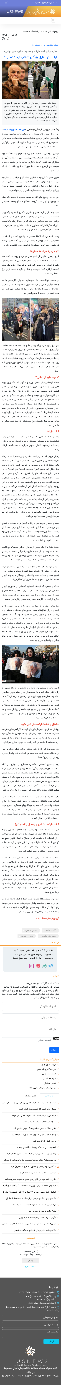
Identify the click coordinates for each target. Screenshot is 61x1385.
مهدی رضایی (27, 936)
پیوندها (24, 1375)
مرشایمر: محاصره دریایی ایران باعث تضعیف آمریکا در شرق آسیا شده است (29, 1185)
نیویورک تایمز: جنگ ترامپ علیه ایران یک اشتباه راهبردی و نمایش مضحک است (29, 1224)
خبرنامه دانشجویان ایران (50, 45)
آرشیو (4, 1375)
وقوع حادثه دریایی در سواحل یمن (42, 1211)
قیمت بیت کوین (49, 1074)
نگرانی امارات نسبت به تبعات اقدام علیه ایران (37, 1217)
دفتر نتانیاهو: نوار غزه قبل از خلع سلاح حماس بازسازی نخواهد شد (29, 1179)
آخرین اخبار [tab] (49, 1096)
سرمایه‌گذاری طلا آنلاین (46, 1069)
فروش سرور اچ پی (48, 1064)
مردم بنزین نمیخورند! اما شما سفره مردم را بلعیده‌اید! (34, 1115)
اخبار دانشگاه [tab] (30, 1096)
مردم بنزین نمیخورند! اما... (44, 3)
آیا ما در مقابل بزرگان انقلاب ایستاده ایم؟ (30, 57)
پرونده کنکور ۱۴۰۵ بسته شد (44, 1141)
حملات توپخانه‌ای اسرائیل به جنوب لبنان (39, 1122)
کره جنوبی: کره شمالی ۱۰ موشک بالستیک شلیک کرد (34, 1205)
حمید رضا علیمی (48, 936)
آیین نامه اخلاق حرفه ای (49, 1375)
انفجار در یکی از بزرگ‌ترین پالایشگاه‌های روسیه (36, 1147)
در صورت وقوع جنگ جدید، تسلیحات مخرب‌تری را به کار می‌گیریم (29, 1160)
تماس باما (33, 1375)
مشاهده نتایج (30, 1267)
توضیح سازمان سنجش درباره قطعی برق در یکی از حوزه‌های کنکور (29, 1103)
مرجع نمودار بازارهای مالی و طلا (42, 1088)
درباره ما (11, 1375)
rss (18, 1375)
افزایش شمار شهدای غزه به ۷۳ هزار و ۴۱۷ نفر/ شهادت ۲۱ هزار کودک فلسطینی (29, 1192)
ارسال (54, 1050)
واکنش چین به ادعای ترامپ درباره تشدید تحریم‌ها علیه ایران (31, 1154)
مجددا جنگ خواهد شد (29, 1254)
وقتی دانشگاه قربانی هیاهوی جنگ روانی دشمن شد (34, 1128)
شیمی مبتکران (50, 1083)
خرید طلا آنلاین (49, 1078)
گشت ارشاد (51, 930)
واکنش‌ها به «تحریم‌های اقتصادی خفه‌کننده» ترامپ (35, 1230)
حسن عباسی (31, 930)
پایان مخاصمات (29, 1251)
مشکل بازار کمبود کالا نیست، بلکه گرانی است (37, 1109)
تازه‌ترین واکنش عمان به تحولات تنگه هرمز (38, 1173)
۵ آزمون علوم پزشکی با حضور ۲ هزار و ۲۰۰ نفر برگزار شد (32, 1166)
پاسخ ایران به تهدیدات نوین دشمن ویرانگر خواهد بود (34, 1134)
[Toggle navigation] (6, 3)
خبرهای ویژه (36, 45)
